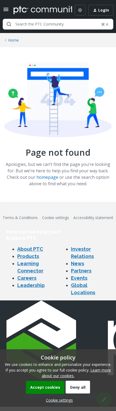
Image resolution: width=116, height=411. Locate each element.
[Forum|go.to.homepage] (38, 10)
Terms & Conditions (20, 217)
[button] (6, 11)
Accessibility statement (93, 217)
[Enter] (9, 24)
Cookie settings (55, 217)
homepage (47, 177)
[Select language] (80, 10)
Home (13, 40)
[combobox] (58, 24)
